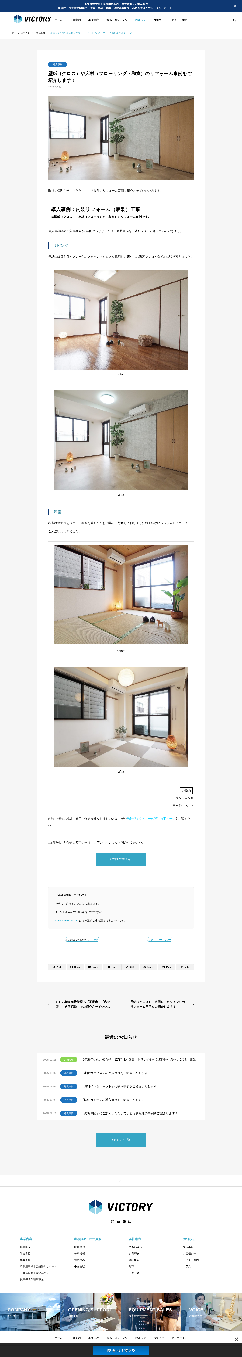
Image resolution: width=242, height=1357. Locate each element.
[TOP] (121, 1180)
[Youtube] (118, 1222)
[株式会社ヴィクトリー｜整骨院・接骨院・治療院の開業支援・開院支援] (40, 19)
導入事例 (57, 64)
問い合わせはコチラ (119, 1350)
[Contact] (124, 1222)
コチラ (94, 939)
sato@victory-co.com (66, 920)
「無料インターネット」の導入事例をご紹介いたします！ (120, 1086)
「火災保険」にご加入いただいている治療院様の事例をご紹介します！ (129, 1113)
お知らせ (68, 1059)
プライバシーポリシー (159, 939)
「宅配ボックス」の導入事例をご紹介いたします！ (116, 1073)
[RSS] (129, 1222)
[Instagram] (112, 1222)
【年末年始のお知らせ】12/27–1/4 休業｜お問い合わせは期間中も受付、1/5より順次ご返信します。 (140, 1059)
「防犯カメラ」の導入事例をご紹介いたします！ (114, 1099)
